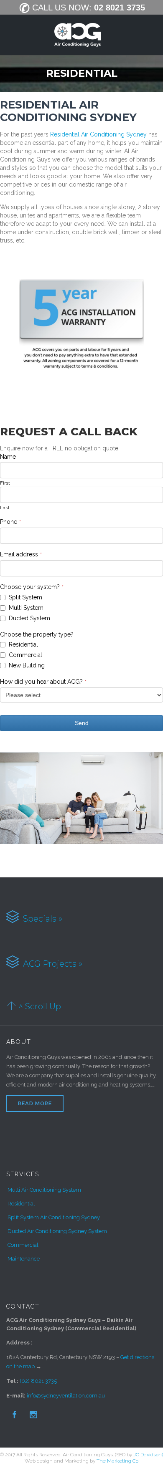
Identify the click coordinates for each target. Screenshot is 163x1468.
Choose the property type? (37, 634)
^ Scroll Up (39, 1006)
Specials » (41, 918)
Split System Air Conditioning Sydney (54, 1217)
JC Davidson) (148, 1455)
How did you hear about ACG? (43, 681)
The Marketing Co (117, 1461)
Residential (21, 1203)
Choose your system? (32, 587)
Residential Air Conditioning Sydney (99, 134)
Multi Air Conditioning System (44, 1190)
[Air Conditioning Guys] (77, 35)
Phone (10, 521)
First (5, 483)
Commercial (23, 1245)
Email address (21, 554)
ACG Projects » (51, 964)
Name (8, 456)
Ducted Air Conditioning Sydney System (57, 1231)
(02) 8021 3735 (38, 1381)
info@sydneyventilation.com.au (66, 1395)
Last (5, 507)
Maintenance (24, 1259)
